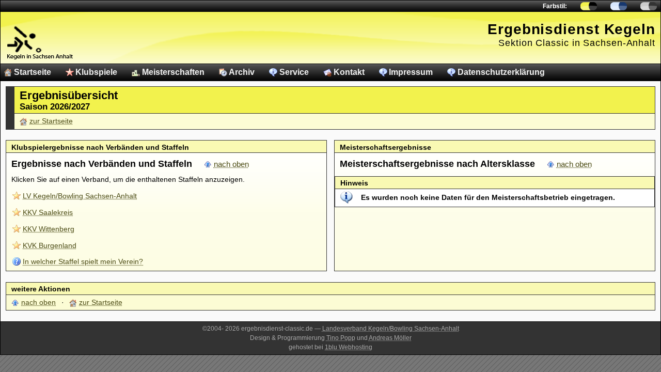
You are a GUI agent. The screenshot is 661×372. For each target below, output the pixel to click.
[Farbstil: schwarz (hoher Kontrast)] (648, 6)
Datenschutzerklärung (501, 72)
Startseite (32, 72)
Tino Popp (340, 338)
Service (294, 72)
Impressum (411, 72)
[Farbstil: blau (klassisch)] (618, 6)
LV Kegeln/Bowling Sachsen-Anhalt (80, 196)
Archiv (242, 72)
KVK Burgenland (49, 245)
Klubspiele (96, 72)
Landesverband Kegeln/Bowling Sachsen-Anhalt (390, 328)
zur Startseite (51, 121)
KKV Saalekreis (48, 212)
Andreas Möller (390, 338)
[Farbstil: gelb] (588, 6)
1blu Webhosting (348, 347)
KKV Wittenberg (48, 229)
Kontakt (349, 72)
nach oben (231, 164)
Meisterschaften (173, 72)
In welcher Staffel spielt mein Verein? (83, 261)
